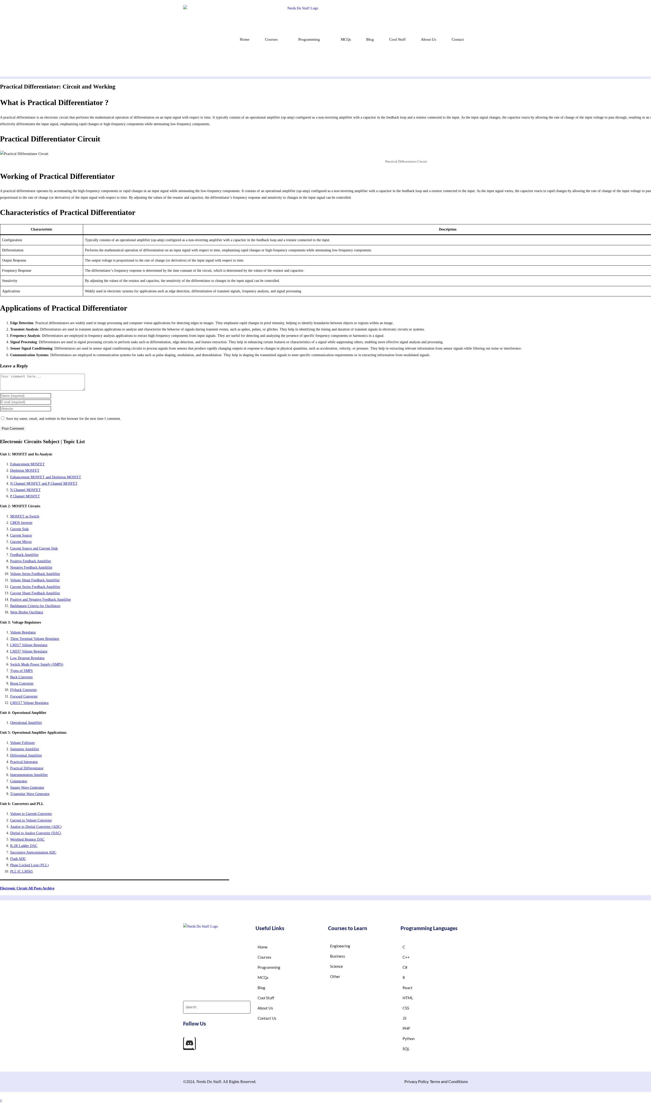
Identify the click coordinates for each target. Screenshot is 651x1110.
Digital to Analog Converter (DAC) (35, 833)
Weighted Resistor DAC (27, 839)
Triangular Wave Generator (30, 794)
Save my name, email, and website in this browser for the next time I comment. (63, 419)
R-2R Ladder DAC (23, 846)
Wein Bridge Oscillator (26, 612)
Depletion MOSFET (24, 470)
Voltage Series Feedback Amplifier (35, 574)
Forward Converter (24, 696)
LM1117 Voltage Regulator (29, 703)
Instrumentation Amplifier (29, 775)
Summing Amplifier (24, 749)
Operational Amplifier (26, 723)
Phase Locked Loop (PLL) (29, 865)
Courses (271, 39)
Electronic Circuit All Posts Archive (27, 888)
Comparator (18, 781)
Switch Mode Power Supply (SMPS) (36, 664)
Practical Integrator (24, 762)
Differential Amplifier (26, 755)
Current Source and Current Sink (34, 548)
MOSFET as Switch (24, 516)
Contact (458, 39)
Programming (309, 39)
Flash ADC (18, 859)
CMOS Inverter (21, 523)
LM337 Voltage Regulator (29, 651)
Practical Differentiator (26, 768)
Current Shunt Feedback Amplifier (35, 593)
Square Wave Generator (27, 787)
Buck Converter (21, 677)
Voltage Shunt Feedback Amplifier (35, 580)
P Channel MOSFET (25, 496)
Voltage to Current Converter (31, 814)
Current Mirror (21, 542)
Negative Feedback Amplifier (31, 567)
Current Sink (19, 529)
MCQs (346, 39)
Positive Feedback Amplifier (30, 561)
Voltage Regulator (23, 632)
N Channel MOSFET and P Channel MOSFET (44, 483)
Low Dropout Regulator (27, 658)
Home (244, 39)
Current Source (21, 535)
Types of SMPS (21, 671)
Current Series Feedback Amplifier (35, 587)
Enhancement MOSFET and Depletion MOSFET (45, 477)
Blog (370, 39)
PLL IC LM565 (21, 871)
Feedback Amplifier (24, 555)
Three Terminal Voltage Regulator (34, 639)
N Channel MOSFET (25, 490)
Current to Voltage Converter (31, 820)
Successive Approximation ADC (33, 852)
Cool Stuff (397, 39)
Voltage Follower (22, 743)
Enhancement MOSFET (27, 464)
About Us (428, 39)
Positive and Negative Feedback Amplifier (40, 599)
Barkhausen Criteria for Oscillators (35, 606)
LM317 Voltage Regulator (29, 645)
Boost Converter (22, 683)
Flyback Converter (23, 690)
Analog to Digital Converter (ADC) (36, 827)
